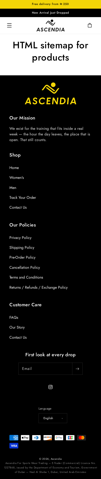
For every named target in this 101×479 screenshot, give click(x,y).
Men (12, 187)
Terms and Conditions (26, 277)
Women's (16, 177)
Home (14, 167)
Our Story (17, 327)
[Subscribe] (77, 369)
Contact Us (18, 207)
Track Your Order (22, 197)
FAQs (13, 317)
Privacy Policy (20, 237)
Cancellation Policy (24, 267)
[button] (9, 25)
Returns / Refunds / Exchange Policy (38, 287)
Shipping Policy (21, 247)
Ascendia (56, 459)
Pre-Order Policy (22, 257)
